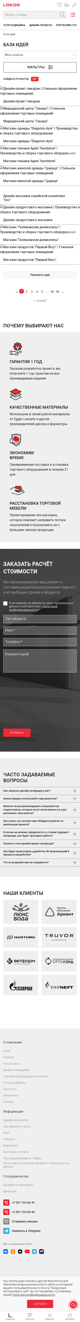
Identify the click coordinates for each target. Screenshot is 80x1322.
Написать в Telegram (26, 1231)
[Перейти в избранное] (59, 5)
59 (57, 291)
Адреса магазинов (15, 1120)
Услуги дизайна (14, 25)
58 (52, 291)
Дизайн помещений (16, 1070)
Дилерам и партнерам (18, 1185)
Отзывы (8, 1101)
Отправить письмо (25, 1221)
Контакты (10, 1089)
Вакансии (9, 1191)
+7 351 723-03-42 (23, 1212)
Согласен (40, 1304)
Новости (9, 1139)
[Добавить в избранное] (72, 94)
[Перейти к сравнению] (66, 5)
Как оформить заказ (17, 1126)
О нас (6, 1051)
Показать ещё (40, 274)
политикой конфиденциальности (33, 608)
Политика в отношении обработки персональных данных (36, 1164)
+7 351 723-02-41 (74, 4)
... (47, 291)
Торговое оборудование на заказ (25, 1076)
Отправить (17, 732)
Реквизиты (10, 1095)
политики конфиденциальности (34, 1294)
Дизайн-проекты (40, 25)
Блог (6, 1132)
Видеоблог (10, 1145)
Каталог (8, 1057)
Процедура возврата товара (22, 1158)
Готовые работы (14, 1082)
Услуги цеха (11, 1063)
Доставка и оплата (16, 1151)
